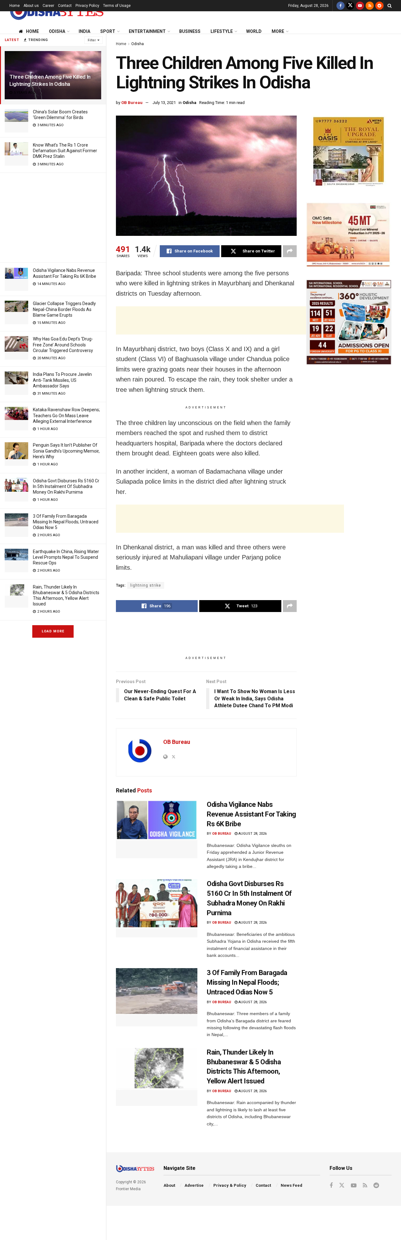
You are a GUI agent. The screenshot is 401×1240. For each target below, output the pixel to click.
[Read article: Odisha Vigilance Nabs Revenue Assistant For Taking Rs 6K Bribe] (156, 829)
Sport (107, 31)
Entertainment (147, 31)
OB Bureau (132, 102)
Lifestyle (222, 31)
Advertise (194, 1185)
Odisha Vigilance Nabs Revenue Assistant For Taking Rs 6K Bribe (251, 814)
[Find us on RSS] (370, 5)
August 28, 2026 (252, 834)
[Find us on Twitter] (350, 5)
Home (14, 5)
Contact (65, 5)
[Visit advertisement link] (349, 153)
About (169, 1185)
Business (189, 31)
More (278, 31)
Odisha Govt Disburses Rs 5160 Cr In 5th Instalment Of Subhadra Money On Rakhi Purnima (66, 486)
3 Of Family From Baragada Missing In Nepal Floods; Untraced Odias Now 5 (65, 522)
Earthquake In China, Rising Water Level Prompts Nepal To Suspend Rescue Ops (66, 557)
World (254, 31)
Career (48, 5)
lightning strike (145, 585)
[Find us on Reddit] (379, 5)
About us (31, 5)
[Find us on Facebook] (340, 5)
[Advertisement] (53, 217)
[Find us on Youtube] (360, 5)
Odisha (57, 31)
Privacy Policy (87, 5)
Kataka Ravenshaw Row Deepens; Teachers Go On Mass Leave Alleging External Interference (66, 415)
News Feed (291, 1185)
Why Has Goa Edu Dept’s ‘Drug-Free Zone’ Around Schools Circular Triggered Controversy (63, 344)
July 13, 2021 (164, 102)
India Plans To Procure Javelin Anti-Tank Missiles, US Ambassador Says (62, 380)
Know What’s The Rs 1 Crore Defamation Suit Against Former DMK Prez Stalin (65, 151)
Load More (53, 631)
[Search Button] (390, 5)
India (84, 31)
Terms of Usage (117, 5)
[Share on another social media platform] (290, 251)
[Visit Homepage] (56, 11)
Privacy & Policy (229, 1185)
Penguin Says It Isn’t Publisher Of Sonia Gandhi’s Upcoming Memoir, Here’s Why (66, 451)
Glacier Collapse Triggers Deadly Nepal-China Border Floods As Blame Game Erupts (64, 309)
